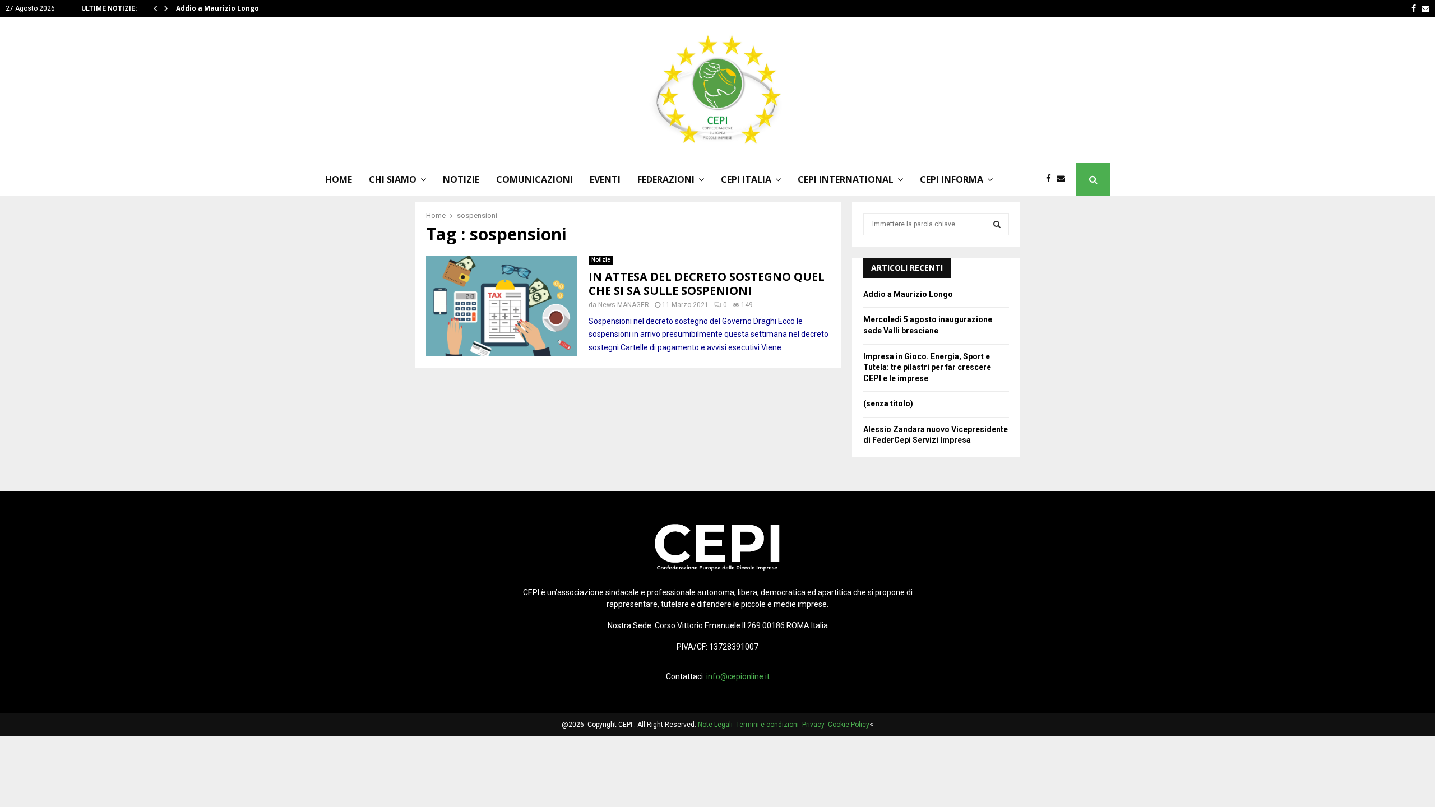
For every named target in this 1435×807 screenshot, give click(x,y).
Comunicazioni (534, 179)
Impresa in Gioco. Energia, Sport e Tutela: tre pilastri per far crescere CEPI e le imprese (927, 367)
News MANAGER (623, 305)
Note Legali (717, 725)
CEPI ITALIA (746, 179)
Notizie (600, 260)
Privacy (815, 725)
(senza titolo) (888, 403)
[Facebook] (1051, 179)
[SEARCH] (997, 224)
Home (338, 179)
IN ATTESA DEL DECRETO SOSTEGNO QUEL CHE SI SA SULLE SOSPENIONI (707, 283)
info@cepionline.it (738, 676)
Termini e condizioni (769, 725)
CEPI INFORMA (951, 179)
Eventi (605, 179)
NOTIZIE (461, 179)
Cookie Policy (848, 725)
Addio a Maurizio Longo (217, 8)
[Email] (1064, 179)
